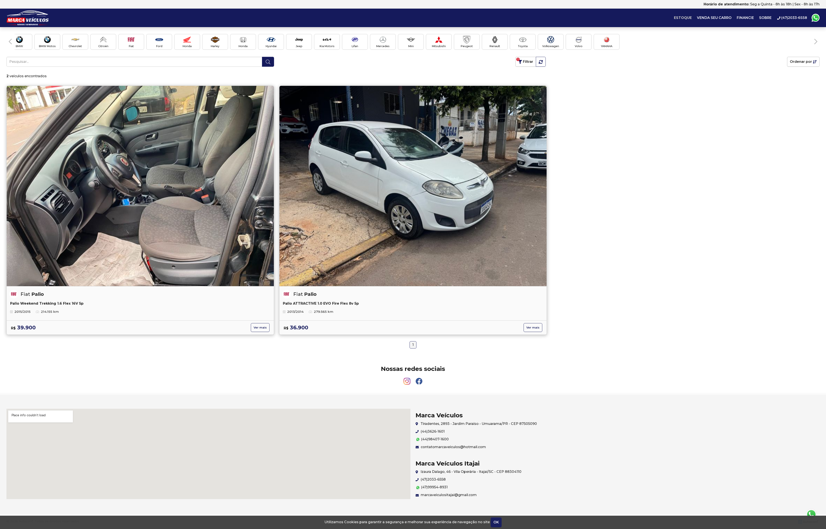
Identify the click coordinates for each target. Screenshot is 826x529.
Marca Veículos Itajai (33, 17)
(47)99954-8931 (434, 487)
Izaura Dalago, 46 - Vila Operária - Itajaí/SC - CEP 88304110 (470, 472)
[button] (10, 41)
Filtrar (525, 61)
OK (496, 522)
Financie (745, 18)
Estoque (683, 18)
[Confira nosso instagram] (407, 379)
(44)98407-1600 (434, 439)
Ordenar (801, 62)
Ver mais (260, 327)
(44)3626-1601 (432, 431)
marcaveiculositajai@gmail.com (448, 495)
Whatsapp (815, 18)
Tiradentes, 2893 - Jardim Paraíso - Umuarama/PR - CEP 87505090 (478, 424)
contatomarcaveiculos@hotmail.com (453, 447)
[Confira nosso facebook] (419, 379)
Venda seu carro (714, 18)
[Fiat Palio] (140, 186)
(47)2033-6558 (433, 479)
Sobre (765, 18)
